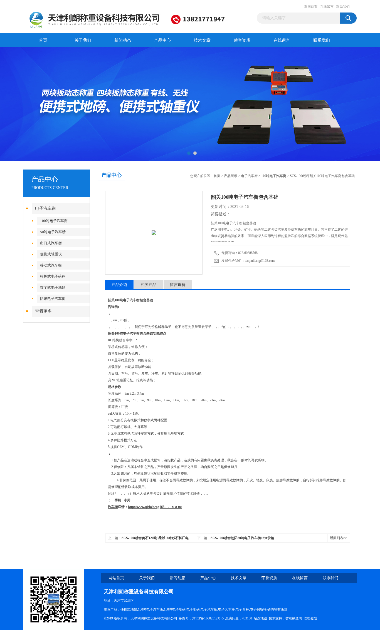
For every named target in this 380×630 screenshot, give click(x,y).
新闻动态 (122, 40)
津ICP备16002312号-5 (208, 618)
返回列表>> (338, 538)
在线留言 (327, 7)
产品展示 (230, 176)
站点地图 (260, 618)
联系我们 (343, 7)
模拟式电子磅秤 (52, 276)
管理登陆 (310, 618)
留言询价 (178, 285)
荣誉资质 (242, 40)
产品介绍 (119, 285)
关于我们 (83, 40)
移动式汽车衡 (51, 265)
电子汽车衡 (45, 208)
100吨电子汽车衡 (54, 221)
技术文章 (202, 40)
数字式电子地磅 (52, 287)
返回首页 (310, 7)
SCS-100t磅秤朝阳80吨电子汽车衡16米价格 (242, 538)
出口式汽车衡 (51, 243)
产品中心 (162, 40)
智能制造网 (293, 618)
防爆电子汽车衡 (52, 299)
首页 (43, 40)
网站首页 (116, 578)
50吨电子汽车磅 (53, 232)
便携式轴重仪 (51, 254)
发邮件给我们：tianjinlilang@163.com (247, 261)
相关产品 (148, 285)
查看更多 (43, 311)
